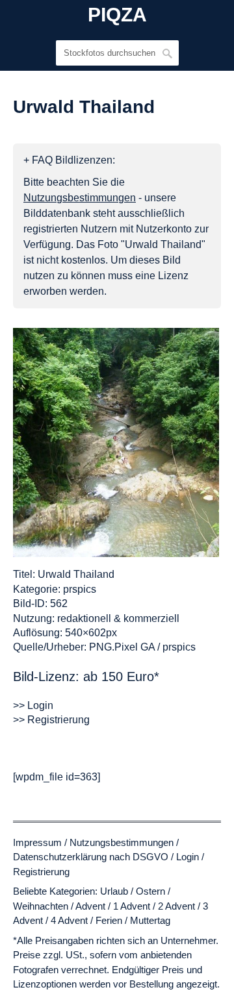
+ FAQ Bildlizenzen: (69, 160)
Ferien (109, 920)
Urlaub (114, 891)
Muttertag (150, 920)
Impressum (37, 842)
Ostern (150, 891)
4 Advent (69, 920)
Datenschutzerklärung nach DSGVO (90, 856)
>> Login (33, 705)
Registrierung (41, 871)
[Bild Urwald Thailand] (116, 442)
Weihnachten (40, 906)
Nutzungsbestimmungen (122, 842)
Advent (90, 906)
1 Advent (131, 906)
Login (187, 856)
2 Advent (176, 906)
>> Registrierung (51, 719)
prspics (79, 589)
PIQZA (117, 15)
